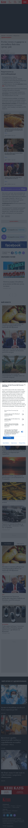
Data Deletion (6, 443)
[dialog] (14, 414)
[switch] (22, 414)
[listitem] (14, 411)
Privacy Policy (22, 443)
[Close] (25, 385)
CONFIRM (8, 437)
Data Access (14, 443)
